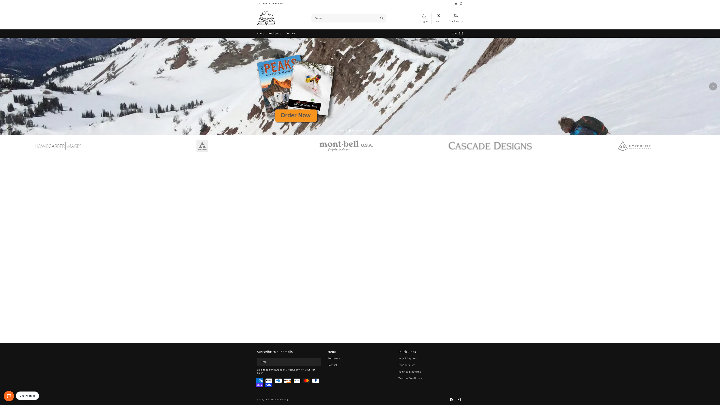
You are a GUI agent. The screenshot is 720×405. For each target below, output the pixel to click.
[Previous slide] (7, 86)
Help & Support (407, 358)
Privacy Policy (406, 365)
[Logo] (86, 146)
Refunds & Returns (409, 371)
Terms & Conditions (410, 378)
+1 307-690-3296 (274, 3)
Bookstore (334, 358)
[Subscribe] (317, 362)
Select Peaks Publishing (276, 399)
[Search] (382, 18)
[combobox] (348, 18)
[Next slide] (713, 86)
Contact (332, 365)
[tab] (340, 130)
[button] (457, 33)
